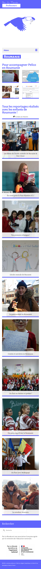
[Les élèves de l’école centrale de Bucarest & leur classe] (20, 140)
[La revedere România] (20, 496)
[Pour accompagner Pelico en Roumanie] (30, 92)
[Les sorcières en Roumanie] (10, 76)
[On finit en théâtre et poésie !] (20, 377)
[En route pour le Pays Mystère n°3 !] (20, 179)
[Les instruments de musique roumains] (10, 92)
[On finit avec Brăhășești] (20, 457)
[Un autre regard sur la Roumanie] (20, 417)
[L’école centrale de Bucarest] (20, 259)
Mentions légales (20, 563)
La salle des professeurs (20, 19)
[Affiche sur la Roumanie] (30, 76)
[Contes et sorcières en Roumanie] (20, 338)
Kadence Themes (11, 565)
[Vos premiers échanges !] (20, 219)
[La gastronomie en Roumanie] (20, 298)
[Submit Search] (3, 530)
